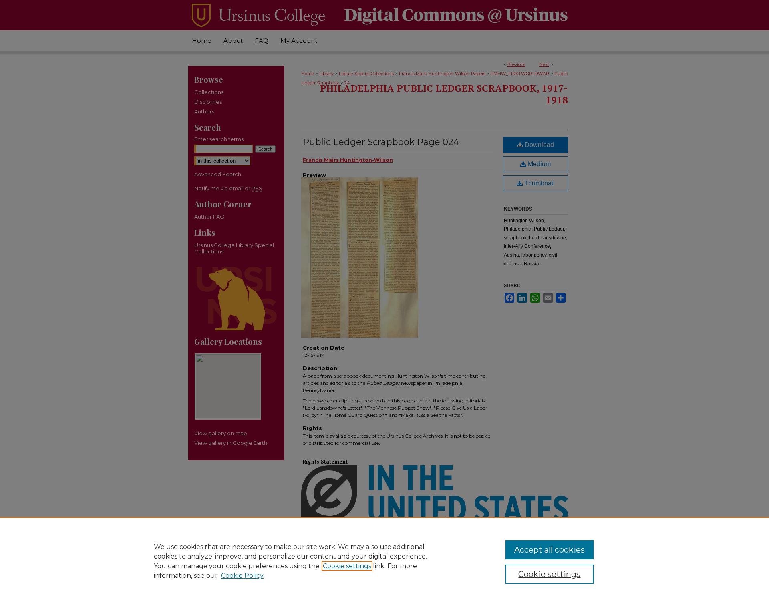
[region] (384, 561)
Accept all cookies (549, 550)
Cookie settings (347, 566)
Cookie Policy (242, 575)
